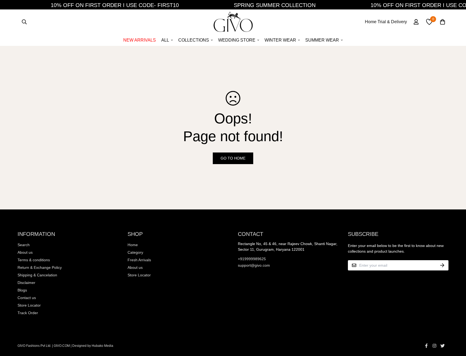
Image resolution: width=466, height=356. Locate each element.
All (165, 40)
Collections (193, 40)
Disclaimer (26, 282)
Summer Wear (322, 40)
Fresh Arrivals (139, 260)
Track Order (28, 313)
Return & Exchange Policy (40, 267)
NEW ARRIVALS (139, 40)
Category (135, 252)
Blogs (22, 290)
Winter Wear (280, 40)
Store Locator (29, 305)
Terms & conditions (34, 260)
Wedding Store (236, 40)
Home (133, 245)
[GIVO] (233, 21)
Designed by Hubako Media (92, 346)
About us (25, 252)
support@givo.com (254, 265)
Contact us (27, 298)
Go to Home (233, 158)
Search (24, 245)
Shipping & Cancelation (37, 275)
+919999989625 (252, 259)
